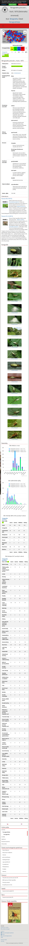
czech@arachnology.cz (6, 928)
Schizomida (4, 844)
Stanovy (4, 871)
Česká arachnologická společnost (8, 932)
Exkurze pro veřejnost (7, 852)
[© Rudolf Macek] (15, 251)
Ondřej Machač (17, 73)
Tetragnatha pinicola (5, 519)
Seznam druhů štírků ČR (7, 897)
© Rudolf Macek (14, 255)
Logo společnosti (6, 862)
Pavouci (3, 934)
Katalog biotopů (6, 859)
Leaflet (15, 42)
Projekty (4, 869)
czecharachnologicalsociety (7, 935)
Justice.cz (2, 931)
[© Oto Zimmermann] (5, 205)
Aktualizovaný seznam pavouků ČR (10, 877)
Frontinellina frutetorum (14, 202)
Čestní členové (5, 850)
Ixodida (3, 836)
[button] (12, 34)
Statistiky (2, 941)
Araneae (3, 829)
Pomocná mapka (4, 939)
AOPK (2, 937)
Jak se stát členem (6, 857)
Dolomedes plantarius (13, 226)
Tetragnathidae (14, 22)
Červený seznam (6, 882)
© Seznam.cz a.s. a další (22, 42)
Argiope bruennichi (21, 206)
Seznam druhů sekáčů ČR (8, 891)
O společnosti (5, 864)
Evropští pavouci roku (7, 884)
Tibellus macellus (20, 219)
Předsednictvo (5, 866)
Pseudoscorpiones (5, 841)
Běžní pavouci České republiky (9, 880)
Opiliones (3, 839)
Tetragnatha (6, 834)
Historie (4, 855)
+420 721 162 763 (5, 927)
